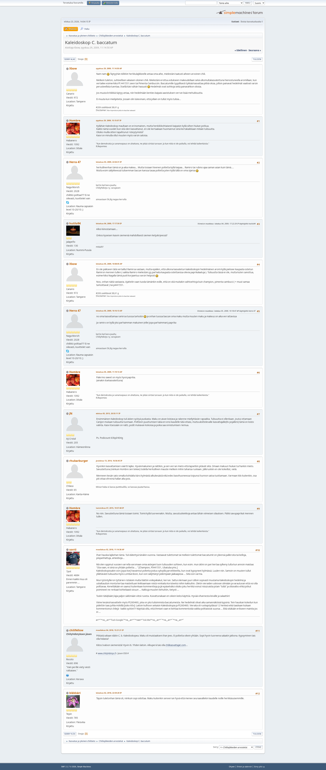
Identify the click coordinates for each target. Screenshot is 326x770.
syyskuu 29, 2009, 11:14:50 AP (109, 68)
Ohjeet (232, 766)
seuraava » (255, 50)
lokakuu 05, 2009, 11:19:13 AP (109, 372)
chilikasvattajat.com (176, 645)
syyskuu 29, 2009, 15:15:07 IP (108, 120)
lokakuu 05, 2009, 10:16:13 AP (109, 310)
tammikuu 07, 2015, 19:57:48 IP (110, 508)
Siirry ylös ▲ (259, 766)
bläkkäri (75, 693)
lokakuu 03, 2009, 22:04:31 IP (109, 162)
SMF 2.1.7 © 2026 (68, 767)
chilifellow (76, 630)
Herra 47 (75, 162)
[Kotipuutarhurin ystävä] (67, 674)
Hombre (74, 120)
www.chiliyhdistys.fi (107, 653)
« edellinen (241, 50)
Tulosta (257, 59)
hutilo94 (75, 223)
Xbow (73, 68)
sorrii (72, 549)
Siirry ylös (69, 734)
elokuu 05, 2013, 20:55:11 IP (108, 413)
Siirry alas (69, 59)
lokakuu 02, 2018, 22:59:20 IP (109, 693)
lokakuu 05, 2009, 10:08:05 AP (109, 263)
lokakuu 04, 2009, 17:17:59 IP (109, 223)
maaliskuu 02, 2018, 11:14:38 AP (110, 549)
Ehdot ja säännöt (244, 766)
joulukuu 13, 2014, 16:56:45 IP (109, 460)
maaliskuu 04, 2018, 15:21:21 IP (110, 630)
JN (70, 413)
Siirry (215, 747)
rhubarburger (78, 461)
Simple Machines (84, 767)
